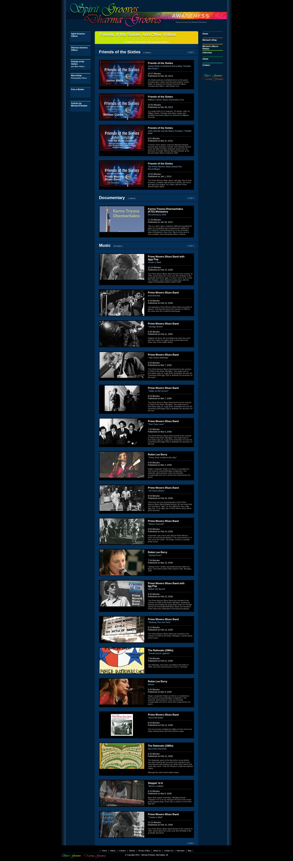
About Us (157, 851)
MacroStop (79, 76)
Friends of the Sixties (77, 63)
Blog (189, 851)
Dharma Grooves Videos (79, 49)
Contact (206, 65)
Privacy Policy (144, 851)
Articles (132, 851)
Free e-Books (77, 89)
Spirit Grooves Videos (78, 35)
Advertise (207, 52)
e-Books (122, 851)
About (205, 59)
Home (205, 34)
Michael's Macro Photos (210, 47)
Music (165, 42)
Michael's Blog (209, 40)
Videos (113, 851)
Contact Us (168, 851)
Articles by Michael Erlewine (79, 104)
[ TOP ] (191, 52)
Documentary (154, 42)
